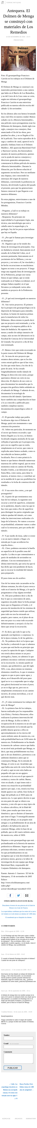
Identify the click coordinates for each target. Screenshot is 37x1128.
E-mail (11, 1043)
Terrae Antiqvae (13, 2)
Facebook (10, 895)
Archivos (18, 1118)
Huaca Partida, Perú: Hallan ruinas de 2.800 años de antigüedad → (27, 1087)
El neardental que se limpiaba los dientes (18, 917)
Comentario (8, 1052)
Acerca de (6, 1118)
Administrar (31, 1118)
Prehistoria (18, 40)
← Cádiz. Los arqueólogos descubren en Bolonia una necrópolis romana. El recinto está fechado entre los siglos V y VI (9, 1091)
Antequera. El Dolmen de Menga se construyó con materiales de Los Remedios (18, 21)
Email (26, 895)
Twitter (18, 895)
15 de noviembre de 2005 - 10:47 (18, 37)
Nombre (6, 1035)
